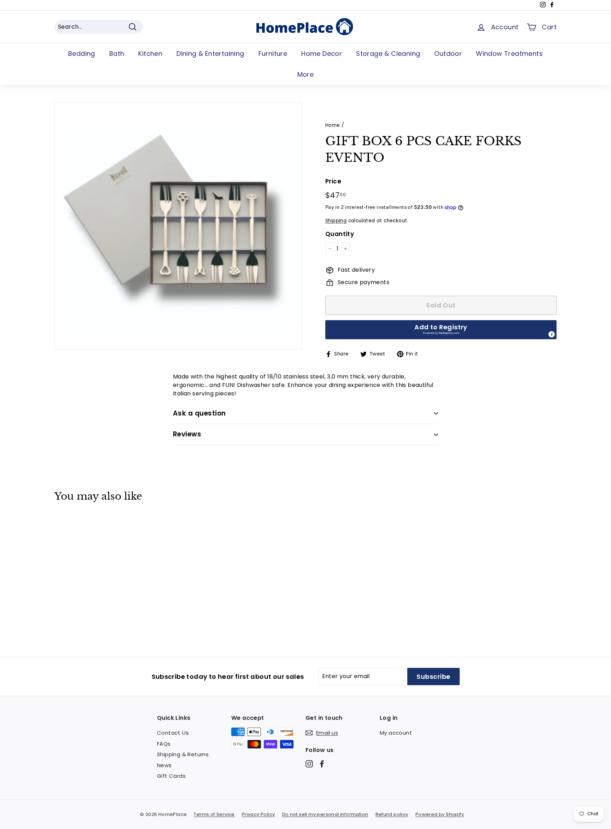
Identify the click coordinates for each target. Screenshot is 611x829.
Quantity (339, 234)
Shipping (336, 220)
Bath (116, 53)
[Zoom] (178, 226)
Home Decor (321, 53)
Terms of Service (214, 814)
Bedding (81, 53)
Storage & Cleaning (388, 53)
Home (332, 125)
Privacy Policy (258, 814)
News (164, 765)
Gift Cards (171, 776)
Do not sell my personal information (325, 814)
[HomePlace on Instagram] (309, 764)
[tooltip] (551, 334)
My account (396, 732)
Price (333, 181)
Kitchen (150, 53)
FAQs (164, 743)
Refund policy (392, 814)
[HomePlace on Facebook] (322, 764)
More (305, 74)
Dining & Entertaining (210, 53)
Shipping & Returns (183, 754)
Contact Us (173, 732)
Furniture (272, 53)
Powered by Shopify (439, 814)
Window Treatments (509, 53)
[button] (441, 329)
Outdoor (448, 53)
